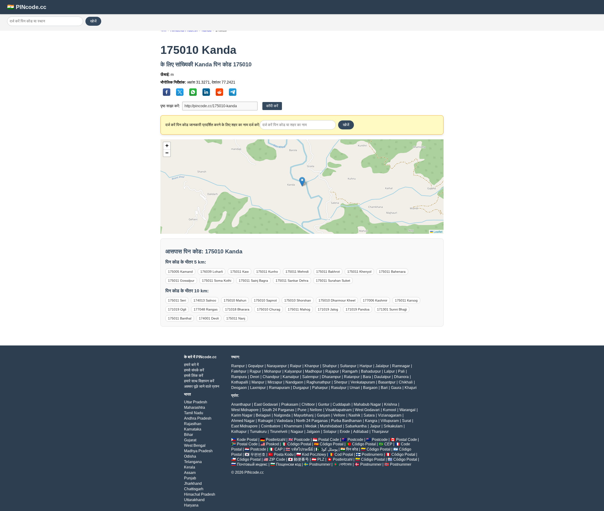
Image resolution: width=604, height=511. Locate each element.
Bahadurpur (371, 371)
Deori (254, 377)
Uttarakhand (194, 500)
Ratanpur (352, 377)
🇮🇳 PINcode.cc (26, 7)
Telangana (193, 462)
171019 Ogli (177, 309)
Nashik (354, 415)
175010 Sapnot (265, 300)
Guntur (323, 404)
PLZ (320, 459)
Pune (302, 410)
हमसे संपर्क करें (194, 370)
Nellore (316, 410)
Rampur (238, 366)
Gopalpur (256, 366)
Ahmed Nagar (243, 421)
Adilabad (360, 432)
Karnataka (192, 429)
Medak (311, 426)
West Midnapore (245, 410)
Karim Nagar (241, 415)
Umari (355, 388)
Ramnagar (401, 366)
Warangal (407, 410)
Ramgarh (350, 371)
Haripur (366, 366)
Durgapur (301, 388)
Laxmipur (258, 388)
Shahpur (329, 366)
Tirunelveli (278, 432)
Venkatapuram (363, 382)
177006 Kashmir (375, 300)
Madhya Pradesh (198, 451)
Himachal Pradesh (199, 494)
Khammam (293, 426)
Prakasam (289, 404)
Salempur (310, 377)
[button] (302, 182)
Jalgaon (313, 432)
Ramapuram (279, 388)
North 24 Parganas (312, 421)
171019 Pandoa (357, 309)
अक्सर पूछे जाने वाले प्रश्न (201, 386)
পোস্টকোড (345, 464)
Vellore (339, 415)
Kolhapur (239, 432)
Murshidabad (331, 426)
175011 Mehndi (297, 271)
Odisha (190, 456)
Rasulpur (338, 388)
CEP (388, 444)
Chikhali (406, 382)
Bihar (188, 435)
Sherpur (340, 382)
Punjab (190, 478)
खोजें (93, 21)
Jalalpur (382, 366)
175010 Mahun (235, 300)
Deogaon (239, 388)
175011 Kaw (239, 271)
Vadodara (285, 421)
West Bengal (195, 445)
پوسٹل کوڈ (329, 449)
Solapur (329, 432)
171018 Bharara (237, 309)
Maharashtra (194, 407)
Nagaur (297, 432)
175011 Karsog (406, 300)
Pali (401, 371)
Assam (190, 473)
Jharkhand (193, 483)
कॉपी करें (272, 106)
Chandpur (271, 377)
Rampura (239, 377)
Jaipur (375, 426)
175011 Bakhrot (328, 271)
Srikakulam (393, 426)
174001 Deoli (209, 318)
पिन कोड (352, 449)
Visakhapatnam (338, 410)
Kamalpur (291, 377)
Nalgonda (282, 415)
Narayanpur (277, 366)
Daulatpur (382, 377)
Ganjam (323, 415)
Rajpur (255, 371)
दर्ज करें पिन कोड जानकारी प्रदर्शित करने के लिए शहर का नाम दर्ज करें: (212, 125)
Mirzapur (275, 382)
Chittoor (308, 404)
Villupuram (390, 421)
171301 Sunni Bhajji (392, 309)
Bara (367, 377)
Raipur (295, 366)
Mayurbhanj (304, 415)
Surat (406, 421)
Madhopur (313, 371)
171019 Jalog (328, 309)
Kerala (189, 467)
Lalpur (389, 371)
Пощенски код (288, 464)
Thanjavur (380, 432)
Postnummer (320, 464)
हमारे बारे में (191, 365)
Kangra (371, 421)
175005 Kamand (180, 271)
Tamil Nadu (193, 413)
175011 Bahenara (392, 271)
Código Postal (299, 444)
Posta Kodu (284, 454)
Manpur (258, 382)
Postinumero (372, 454)
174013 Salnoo (204, 300)
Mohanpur (272, 371)
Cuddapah (341, 404)
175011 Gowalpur (181, 280)
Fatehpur (238, 371)
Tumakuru (258, 432)
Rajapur (332, 371)
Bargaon (370, 388)
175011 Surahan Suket (333, 280)
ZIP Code (277, 459)
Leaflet (437, 232)
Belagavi (263, 415)
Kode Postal (247, 440)
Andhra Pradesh (197, 418)
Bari (384, 388)
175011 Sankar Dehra (292, 280)
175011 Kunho (267, 271)
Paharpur (320, 388)
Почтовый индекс (252, 464)
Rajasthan (192, 424)
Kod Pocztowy (314, 454)
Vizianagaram (389, 415)
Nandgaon (294, 382)
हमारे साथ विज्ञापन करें (199, 381)
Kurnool (389, 410)
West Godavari (367, 410)
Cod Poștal (344, 454)
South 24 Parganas (278, 410)
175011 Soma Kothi (216, 280)
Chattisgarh (193, 489)
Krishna (390, 404)
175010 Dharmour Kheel (337, 300)
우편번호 (257, 454)
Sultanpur (348, 366)
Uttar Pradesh (195, 402)
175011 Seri (177, 300)
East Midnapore (244, 426)
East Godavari (266, 404)
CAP (279, 449)
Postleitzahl (275, 440)
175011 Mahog (299, 309)
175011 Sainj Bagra (253, 280)
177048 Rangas (206, 309)
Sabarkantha (356, 426)
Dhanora (401, 377)
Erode (345, 432)
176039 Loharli (211, 271)
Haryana (191, 505)
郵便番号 (301, 459)
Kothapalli (239, 382)
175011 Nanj (235, 318)
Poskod (272, 444)
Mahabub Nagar (367, 404)
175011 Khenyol (359, 271)
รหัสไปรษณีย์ (302, 449)
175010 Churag (268, 309)
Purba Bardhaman (346, 421)
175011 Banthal (179, 318)
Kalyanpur (293, 371)
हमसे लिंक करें (193, 376)
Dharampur (331, 377)
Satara (369, 415)
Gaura (396, 388)
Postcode (302, 440)
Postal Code (328, 440)
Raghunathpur (318, 382)
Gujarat (190, 440)
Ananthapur (241, 404)
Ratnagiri (265, 421)
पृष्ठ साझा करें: (170, 106)
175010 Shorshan (297, 300)
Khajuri (411, 388)
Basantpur (386, 382)
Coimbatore (271, 426)
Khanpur (312, 366)
